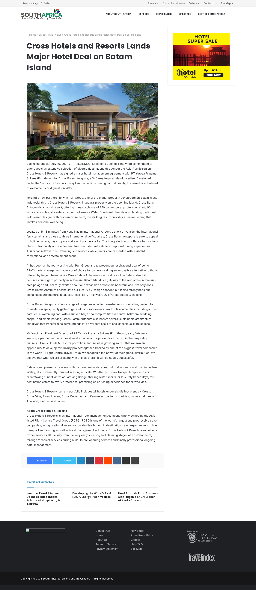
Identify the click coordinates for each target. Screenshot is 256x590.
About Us (101, 539)
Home (32, 34)
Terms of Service (106, 544)
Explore (144, 14)
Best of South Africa (211, 14)
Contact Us (210, 3)
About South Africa (118, 14)
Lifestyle (185, 14)
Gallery (193, 3)
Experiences (164, 14)
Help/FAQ (137, 544)
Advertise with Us (142, 535)
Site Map (225, 3)
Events (152, 3)
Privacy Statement (107, 548)
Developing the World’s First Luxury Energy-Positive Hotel (92, 495)
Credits (135, 539)
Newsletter (137, 530)
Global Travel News (174, 3)
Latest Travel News (50, 34)
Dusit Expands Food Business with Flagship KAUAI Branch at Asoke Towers (138, 496)
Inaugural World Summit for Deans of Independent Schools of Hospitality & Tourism (46, 498)
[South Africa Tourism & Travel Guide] (42, 14)
